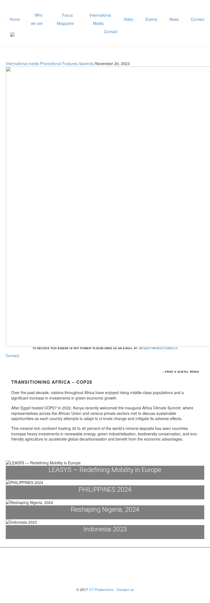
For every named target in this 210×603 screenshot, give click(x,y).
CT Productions (101, 589)
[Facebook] (98, 7)
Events (151, 19)
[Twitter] (114, 7)
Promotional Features (59, 63)
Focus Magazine (65, 19)
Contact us (125, 589)
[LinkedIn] (106, 7)
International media (22, 63)
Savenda (86, 63)
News (174, 19)
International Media (100, 19)
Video (128, 19)
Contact (197, 19)
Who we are (37, 19)
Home (15, 19)
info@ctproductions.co (158, 348)
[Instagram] (123, 7)
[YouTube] (131, 7)
